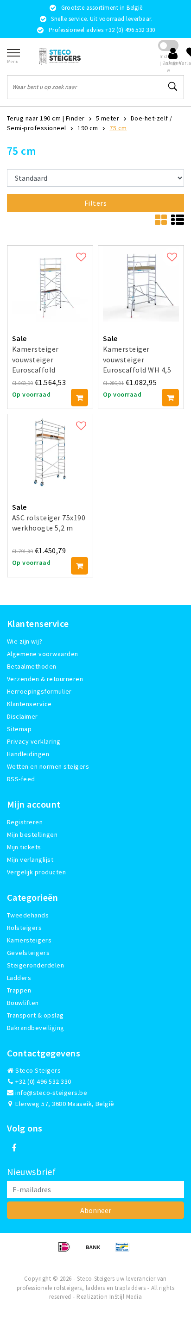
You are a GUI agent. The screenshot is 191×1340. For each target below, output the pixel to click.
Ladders (19, 977)
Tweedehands (28, 915)
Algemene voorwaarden (42, 654)
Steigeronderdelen (35, 965)
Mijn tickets (24, 847)
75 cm (118, 128)
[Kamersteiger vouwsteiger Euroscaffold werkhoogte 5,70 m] (50, 284)
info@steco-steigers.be (51, 1092)
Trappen (19, 990)
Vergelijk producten (36, 872)
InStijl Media (125, 1297)
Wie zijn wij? (24, 641)
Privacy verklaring (34, 741)
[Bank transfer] (96, 1251)
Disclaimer (22, 716)
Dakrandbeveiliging (35, 1028)
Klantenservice (29, 704)
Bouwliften (23, 1003)
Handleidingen (28, 754)
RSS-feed (21, 779)
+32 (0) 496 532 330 (42, 1081)
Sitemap (19, 729)
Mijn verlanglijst (30, 859)
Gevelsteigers (28, 952)
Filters (95, 203)
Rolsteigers (24, 927)
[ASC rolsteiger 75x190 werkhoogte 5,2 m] (50, 452)
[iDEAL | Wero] (67, 1251)
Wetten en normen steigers (48, 766)
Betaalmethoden (32, 666)
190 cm (87, 128)
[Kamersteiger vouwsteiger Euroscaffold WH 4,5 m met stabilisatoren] (141, 284)
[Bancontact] (125, 1251)
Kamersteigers (29, 940)
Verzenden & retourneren (45, 679)
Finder (75, 118)
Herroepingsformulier (39, 691)
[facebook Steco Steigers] (14, 1148)
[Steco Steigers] (60, 56)
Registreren (25, 822)
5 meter (107, 118)
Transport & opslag (35, 1015)
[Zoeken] (173, 86)
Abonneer (95, 1210)
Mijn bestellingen (32, 834)
